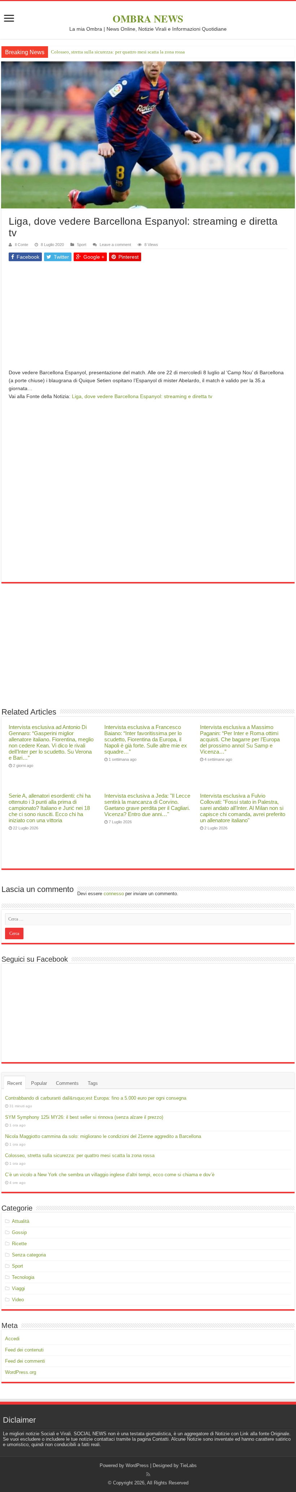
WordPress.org (20, 1372)
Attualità (20, 1221)
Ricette (19, 1243)
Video (18, 1299)
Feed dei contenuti (24, 1350)
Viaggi (18, 1288)
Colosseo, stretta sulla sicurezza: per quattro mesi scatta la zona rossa (118, 52)
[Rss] (148, 1474)
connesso (114, 893)
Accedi (12, 1338)
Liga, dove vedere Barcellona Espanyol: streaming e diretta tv (142, 396)
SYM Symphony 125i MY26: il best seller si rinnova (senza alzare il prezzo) (84, 1117)
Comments (67, 1083)
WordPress (137, 1465)
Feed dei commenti (25, 1361)
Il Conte (21, 244)
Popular (39, 1083)
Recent (14, 1083)
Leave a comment (115, 244)
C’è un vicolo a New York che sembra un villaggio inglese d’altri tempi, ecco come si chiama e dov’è (109, 1174)
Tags (93, 1083)
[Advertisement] (148, 317)
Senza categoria (29, 1255)
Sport (81, 244)
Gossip (19, 1232)
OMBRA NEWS (148, 18)
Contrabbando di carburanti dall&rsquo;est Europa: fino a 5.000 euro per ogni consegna (95, 1098)
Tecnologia (23, 1277)
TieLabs (188, 1465)
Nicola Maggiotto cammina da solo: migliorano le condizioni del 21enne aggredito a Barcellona (103, 1136)
